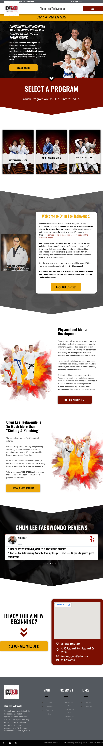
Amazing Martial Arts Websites (92, 743)
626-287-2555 (77, 1)
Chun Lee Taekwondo (52, 8)
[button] (93, 8)
